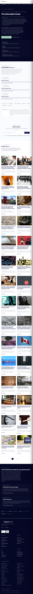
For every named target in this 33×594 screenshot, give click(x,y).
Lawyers (2, 552)
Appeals (28, 103)
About (2, 551)
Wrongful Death (19, 583)
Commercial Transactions (20, 539)
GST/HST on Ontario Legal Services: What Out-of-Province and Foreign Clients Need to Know (8, 287)
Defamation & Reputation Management (6, 585)
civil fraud (25, 135)
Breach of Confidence (4, 566)
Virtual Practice (3, 556)
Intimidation (18, 564)
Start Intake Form (19, 556)
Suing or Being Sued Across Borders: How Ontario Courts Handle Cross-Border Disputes (24, 287)
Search (26, 132)
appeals (28, 135)
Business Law (24, 103)
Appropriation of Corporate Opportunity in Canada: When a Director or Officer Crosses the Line (24, 187)
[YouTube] (8, 527)
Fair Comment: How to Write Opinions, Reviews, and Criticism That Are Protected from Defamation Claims (8, 167)
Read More (3, 313)
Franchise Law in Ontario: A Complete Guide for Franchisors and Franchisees (8, 406)
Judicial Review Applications (20, 566)
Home (2, 9)
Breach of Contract (3, 567)
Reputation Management (4, 543)
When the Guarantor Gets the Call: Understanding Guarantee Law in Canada (23, 406)
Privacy (2, 592)
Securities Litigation (19, 575)
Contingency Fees (3, 555)
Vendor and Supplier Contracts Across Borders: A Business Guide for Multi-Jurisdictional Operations (8, 367)
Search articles (6, 37)
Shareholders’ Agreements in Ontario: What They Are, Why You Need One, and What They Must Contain (8, 347)
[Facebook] (2, 527)
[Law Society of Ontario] (3, 531)
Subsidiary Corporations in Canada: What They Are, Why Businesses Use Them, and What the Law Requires (24, 327)
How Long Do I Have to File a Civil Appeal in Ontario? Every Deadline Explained (23, 207)
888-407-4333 (5, 511)
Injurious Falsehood (19, 563)
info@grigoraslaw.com (14, 511)
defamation (14, 135)
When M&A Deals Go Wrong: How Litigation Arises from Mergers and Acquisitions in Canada (23, 267)
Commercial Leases (3, 578)
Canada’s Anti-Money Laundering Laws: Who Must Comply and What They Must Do (7, 447)
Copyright (7, 592)
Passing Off (18, 571)
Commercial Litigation (17, 103)
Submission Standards (11, 592)
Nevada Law (10, 105)
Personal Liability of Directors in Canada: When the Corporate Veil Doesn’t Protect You (7, 187)
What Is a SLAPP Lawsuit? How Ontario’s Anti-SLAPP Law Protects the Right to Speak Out (23, 307)
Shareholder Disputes (4, 540)
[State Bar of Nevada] (7, 531)
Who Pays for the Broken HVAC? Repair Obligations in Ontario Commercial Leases (7, 267)
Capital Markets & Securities (5, 571)
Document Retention (17, 592)
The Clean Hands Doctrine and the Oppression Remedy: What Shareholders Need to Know (23, 427)
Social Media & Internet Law (20, 579)
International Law (4, 105)
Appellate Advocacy (4, 546)
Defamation (2, 583)
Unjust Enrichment (19, 582)
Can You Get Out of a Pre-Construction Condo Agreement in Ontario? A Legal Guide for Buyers (23, 367)
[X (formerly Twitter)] (4, 527)
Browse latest (17, 37)
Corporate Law (19, 540)
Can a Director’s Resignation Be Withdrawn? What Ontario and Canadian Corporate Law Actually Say (8, 327)
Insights (5, 9)
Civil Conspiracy (3, 574)
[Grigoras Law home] (4, 1)
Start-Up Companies (19, 581)
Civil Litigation (11, 103)
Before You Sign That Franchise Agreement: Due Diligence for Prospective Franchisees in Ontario (8, 207)
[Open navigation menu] (31, 1)
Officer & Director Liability (20, 570)
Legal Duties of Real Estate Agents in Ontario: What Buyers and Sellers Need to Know (24, 447)
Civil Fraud (2, 544)
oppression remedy (10, 135)
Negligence (18, 567)
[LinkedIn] (6, 527)
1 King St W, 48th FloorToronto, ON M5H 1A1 (20, 554)
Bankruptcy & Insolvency (4, 564)
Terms (4, 592)
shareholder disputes (20, 135)
